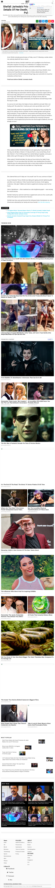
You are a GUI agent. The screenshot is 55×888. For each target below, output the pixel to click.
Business (6, 849)
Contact (30, 851)
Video (5, 863)
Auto (5, 858)
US (4, 844)
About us (30, 842)
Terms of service (20, 849)
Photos (6, 860)
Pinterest (11, 876)
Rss (10, 880)
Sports (5, 853)
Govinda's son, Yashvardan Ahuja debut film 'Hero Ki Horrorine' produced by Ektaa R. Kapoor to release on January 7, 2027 (40, 824)
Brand (29, 844)
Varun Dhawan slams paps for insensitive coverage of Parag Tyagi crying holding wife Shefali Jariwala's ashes (27, 213)
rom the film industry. (44, 202)
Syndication (19, 847)
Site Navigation (31, 849)
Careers (30, 847)
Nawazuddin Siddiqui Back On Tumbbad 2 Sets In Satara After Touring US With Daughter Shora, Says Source (13, 803)
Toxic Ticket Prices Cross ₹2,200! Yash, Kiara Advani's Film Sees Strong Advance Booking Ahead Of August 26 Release (14, 824)
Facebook (10, 868)
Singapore (30, 860)
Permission (19, 844)
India (5, 842)
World (5, 847)
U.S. (29, 864)
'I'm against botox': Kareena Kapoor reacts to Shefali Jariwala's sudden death (28, 210)
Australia (30, 855)
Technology (7, 851)
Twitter (11, 872)
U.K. (29, 862)
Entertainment (7, 856)
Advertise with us (20, 842)
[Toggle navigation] (2, 2)
